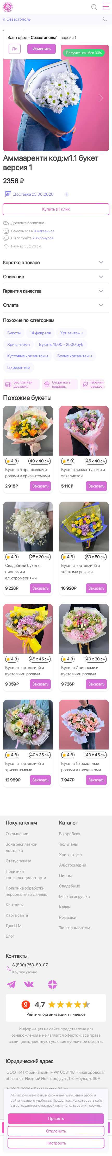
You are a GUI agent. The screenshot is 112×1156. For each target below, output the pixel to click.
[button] (42, 238)
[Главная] (8, 7)
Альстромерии (72, 865)
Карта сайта (17, 915)
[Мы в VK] (29, 984)
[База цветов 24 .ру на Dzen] (52, 984)
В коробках (69, 833)
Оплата (10, 305)
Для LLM (13, 925)
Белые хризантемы (74, 355)
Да (14, 48)
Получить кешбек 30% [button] (84, 53)
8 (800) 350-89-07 (30, 964)
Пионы (65, 875)
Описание (13, 276)
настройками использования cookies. (71, 1105)
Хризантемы (71, 332)
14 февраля (40, 332)
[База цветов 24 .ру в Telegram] (11, 984)
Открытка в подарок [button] (61, 384)
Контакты (14, 904)
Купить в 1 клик (56, 209)
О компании (17, 833)
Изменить (42, 48)
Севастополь (18, 19)
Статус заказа (18, 860)
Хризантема (18, 344)
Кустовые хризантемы (27, 355)
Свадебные (69, 886)
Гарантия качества (22, 291)
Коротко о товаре (21, 262)
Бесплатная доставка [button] (23, 384)
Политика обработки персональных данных (26, 891)
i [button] (66, 194)
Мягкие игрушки (74, 896)
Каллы (65, 906)
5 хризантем (18, 367)
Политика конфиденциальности (26, 874)
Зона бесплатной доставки (22, 847)
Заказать (40, 486)
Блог (10, 936)
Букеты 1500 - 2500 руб (61, 344)
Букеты (14, 332)
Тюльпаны (68, 844)
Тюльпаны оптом (74, 927)
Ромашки (67, 917)
